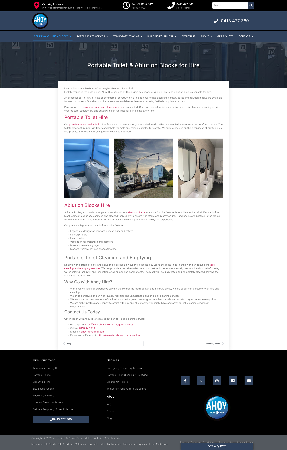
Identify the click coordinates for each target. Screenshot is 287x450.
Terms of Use (226, 442)
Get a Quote (225, 36)
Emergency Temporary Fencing (124, 368)
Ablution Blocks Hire (87, 205)
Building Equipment (160, 36)
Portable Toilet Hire (86, 117)
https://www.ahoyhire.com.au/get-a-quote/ (108, 324)
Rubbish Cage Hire (43, 395)
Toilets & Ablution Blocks (51, 36)
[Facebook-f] (185, 380)
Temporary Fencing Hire (46, 368)
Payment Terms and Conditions (197, 442)
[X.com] (201, 380)
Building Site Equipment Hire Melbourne (145, 444)
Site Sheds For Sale (44, 388)
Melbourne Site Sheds (43, 444)
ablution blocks (136, 212)
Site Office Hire (41, 381)
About (205, 36)
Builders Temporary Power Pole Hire (53, 409)
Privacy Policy (245, 442)
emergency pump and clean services (101, 107)
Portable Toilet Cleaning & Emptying (127, 374)
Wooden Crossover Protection (49, 402)
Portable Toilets (42, 374)
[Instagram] (217, 380)
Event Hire (189, 36)
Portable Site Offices (91, 36)
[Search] (251, 5)
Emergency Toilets (117, 381)
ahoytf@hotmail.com (92, 331)
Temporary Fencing (126, 36)
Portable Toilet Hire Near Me (105, 444)
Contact (244, 36)
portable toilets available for (85, 124)
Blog (109, 418)
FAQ (109, 404)
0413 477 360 (185, 4)
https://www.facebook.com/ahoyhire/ (119, 335)
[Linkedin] (233, 380)
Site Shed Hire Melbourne (72, 444)
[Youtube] (249, 380)
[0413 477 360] (171, 5)
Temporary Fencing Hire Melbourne (126, 388)
